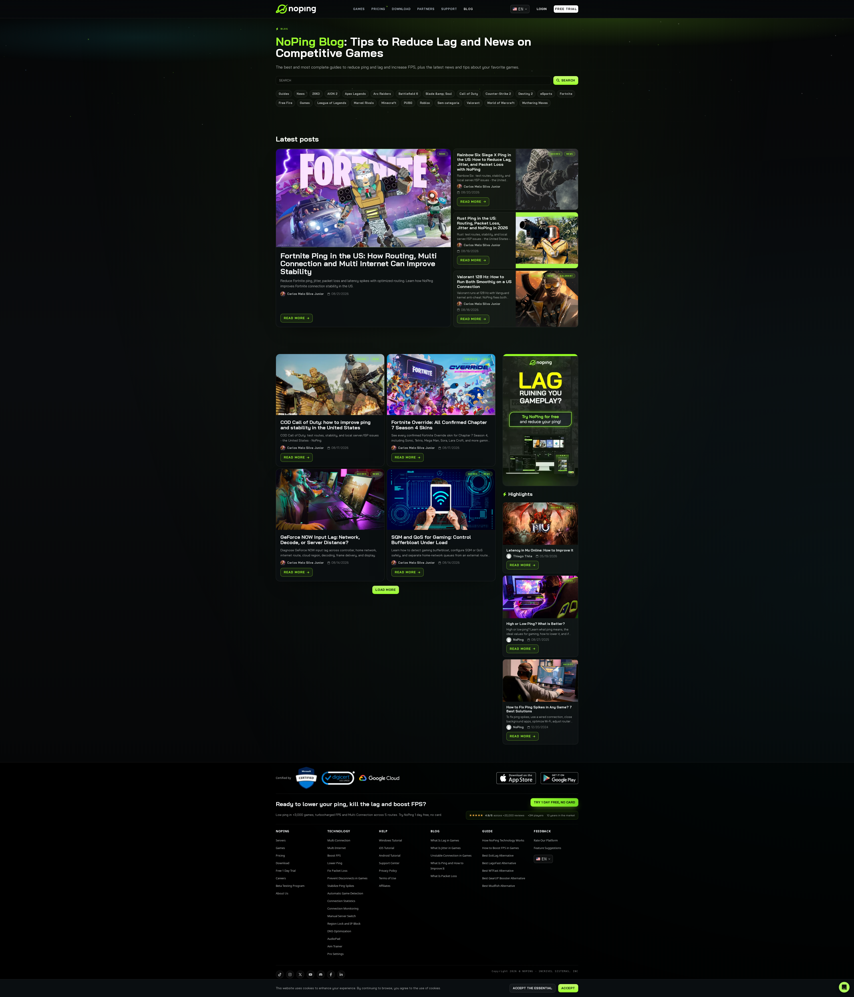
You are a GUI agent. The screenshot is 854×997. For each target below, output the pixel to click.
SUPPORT (449, 9)
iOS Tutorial (386, 848)
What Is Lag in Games (445, 840)
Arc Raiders (382, 93)
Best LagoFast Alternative (499, 863)
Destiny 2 (525, 93)
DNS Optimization (339, 931)
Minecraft (388, 103)
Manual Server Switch (341, 916)
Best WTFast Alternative (498, 871)
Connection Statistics (341, 901)
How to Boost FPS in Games (500, 848)
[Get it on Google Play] (559, 778)
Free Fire (285, 103)
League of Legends (331, 103)
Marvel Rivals (364, 103)
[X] (300, 975)
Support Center (389, 863)
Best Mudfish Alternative (498, 886)
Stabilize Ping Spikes (340, 886)
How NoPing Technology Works (503, 840)
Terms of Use (387, 878)
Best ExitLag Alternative (498, 855)
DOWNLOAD (401, 9)
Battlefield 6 (408, 93)
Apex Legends (355, 93)
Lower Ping (334, 863)
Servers (281, 840)
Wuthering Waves (535, 103)
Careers (281, 878)
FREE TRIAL (566, 9)
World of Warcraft (501, 103)
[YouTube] (310, 975)
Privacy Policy (388, 871)
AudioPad (333, 939)
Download (282, 863)
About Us (282, 893)
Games (305, 103)
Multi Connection (338, 840)
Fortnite (566, 93)
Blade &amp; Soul (439, 93)
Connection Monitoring (343, 908)
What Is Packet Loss (444, 876)
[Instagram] (290, 975)
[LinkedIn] (341, 975)
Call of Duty (468, 93)
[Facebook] (331, 975)
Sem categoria (448, 103)
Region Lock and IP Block (344, 924)
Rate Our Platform (546, 840)
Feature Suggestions (547, 848)
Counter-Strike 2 (498, 93)
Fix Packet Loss (337, 871)
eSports (546, 93)
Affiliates (384, 886)
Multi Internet (336, 848)
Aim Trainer (334, 946)
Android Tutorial (389, 855)
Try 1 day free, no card (554, 802)
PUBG (408, 103)
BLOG (468, 9)
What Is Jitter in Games (446, 848)
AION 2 (332, 93)
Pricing (280, 855)
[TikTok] (280, 975)
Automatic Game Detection (345, 893)
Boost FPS (334, 855)
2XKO (316, 93)
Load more (385, 590)
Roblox (425, 103)
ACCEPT (568, 988)
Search (568, 80)
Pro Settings (335, 954)
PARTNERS (426, 9)
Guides (284, 93)
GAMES (359, 9)
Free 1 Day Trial (286, 871)
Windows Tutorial (390, 840)
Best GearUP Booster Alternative (503, 878)
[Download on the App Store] (516, 778)
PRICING (378, 9)
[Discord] (321, 975)
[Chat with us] (844, 987)
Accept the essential (532, 988)
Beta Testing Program (290, 886)
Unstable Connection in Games (451, 855)
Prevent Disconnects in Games (347, 878)
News (301, 93)
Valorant (473, 103)
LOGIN (542, 9)
